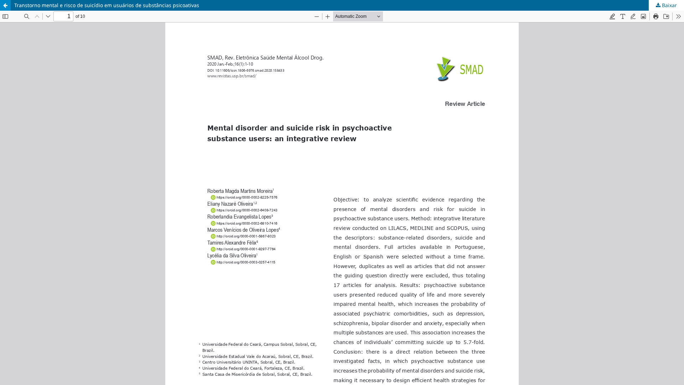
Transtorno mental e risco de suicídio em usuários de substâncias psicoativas (106, 5)
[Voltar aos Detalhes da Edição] (5, 5)
